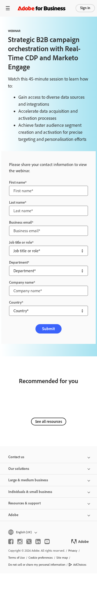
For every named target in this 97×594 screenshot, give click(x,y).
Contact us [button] (16, 457)
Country (15, 302)
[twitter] (29, 541)
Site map (62, 557)
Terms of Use (16, 557)
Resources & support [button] (24, 503)
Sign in (85, 8)
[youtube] (47, 541)
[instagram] (20, 541)
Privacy (72, 550)
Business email (20, 222)
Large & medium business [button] (28, 480)
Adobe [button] (13, 515)
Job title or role (20, 242)
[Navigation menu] (8, 8)
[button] (48, 532)
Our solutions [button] (18, 468)
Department (18, 262)
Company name (21, 282)
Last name (17, 202)
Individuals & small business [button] (30, 492)
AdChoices (79, 564)
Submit (48, 328)
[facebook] (10, 541)
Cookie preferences (40, 557)
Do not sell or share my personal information (36, 564)
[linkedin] (38, 541)
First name (17, 182)
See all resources (48, 421)
